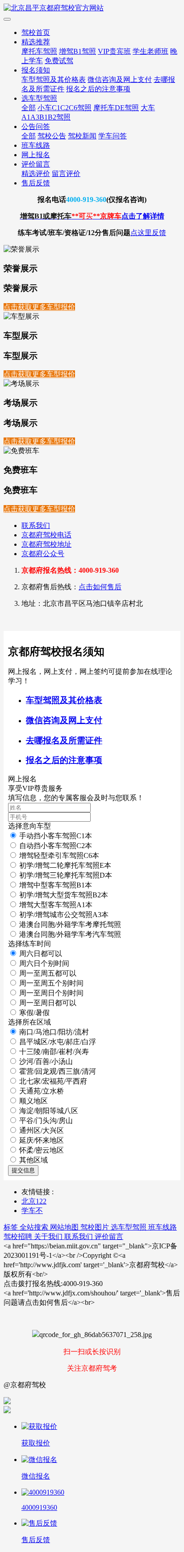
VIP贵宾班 (114, 51)
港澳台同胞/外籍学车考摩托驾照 (70, 924)
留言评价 (66, 173)
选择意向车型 (29, 826)
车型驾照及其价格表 (53, 79)
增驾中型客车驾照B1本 (55, 885)
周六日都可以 (40, 953)
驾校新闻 (82, 136)
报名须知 (35, 70)
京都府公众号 (42, 553)
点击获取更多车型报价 (39, 307)
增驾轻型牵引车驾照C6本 (59, 855)
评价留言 (35, 164)
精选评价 (35, 173)
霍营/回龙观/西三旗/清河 (57, 1071)
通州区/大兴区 (41, 1130)
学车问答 (112, 136)
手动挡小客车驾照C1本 (55, 836)
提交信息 (23, 1170)
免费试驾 (59, 60)
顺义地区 (33, 1101)
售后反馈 (35, 183)
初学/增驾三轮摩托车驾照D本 (65, 875)
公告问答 (35, 126)
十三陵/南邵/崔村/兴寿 (54, 1051)
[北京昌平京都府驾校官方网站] (92, 8)
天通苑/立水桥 (41, 1091)
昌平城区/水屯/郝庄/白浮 (57, 1042)
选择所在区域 (29, 1022)
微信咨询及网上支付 (120, 79)
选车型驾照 (39, 98)
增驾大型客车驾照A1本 (55, 905)
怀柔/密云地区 (41, 1150)
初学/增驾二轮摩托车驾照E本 (65, 865)
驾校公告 (52, 136)
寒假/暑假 (34, 1012)
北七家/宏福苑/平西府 (53, 1081)
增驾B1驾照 (77, 51)
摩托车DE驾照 (116, 107)
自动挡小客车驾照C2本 (55, 845)
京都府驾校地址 (46, 544)
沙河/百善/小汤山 (46, 1061)
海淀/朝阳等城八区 (48, 1111)
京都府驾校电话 (46, 535)
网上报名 (35, 155)
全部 (28, 107)
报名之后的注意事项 (98, 89)
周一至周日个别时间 (51, 993)
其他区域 (33, 1160)
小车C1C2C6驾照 (65, 107)
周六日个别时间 (44, 963)
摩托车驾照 (39, 51)
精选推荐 (35, 42)
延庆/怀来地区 (41, 1140)
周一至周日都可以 (47, 1003)
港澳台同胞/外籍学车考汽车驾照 (70, 934)
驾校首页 (35, 32)
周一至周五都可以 (47, 973)
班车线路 (35, 145)
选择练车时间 (29, 943)
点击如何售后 (100, 587)
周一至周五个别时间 (51, 983)
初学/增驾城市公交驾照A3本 (64, 914)
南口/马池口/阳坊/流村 (54, 1032)
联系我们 (35, 525)
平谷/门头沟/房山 (46, 1120)
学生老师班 (150, 51)
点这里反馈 (148, 232)
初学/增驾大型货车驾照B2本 (63, 895)
